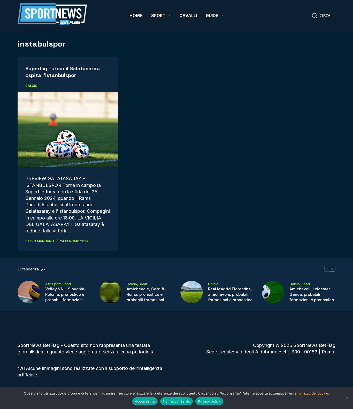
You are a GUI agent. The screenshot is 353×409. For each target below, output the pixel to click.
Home (135, 15)
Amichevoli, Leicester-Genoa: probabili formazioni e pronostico (311, 294)
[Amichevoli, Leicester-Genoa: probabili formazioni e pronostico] (273, 292)
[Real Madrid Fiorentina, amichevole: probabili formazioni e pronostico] (191, 292)
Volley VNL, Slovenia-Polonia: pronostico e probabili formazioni (65, 294)
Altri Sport (53, 284)
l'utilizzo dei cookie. (313, 393)
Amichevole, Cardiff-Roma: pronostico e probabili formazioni (146, 294)
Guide (212, 15)
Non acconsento (176, 401)
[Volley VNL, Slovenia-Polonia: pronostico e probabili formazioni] (29, 292)
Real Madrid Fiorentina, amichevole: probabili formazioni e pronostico (230, 294)
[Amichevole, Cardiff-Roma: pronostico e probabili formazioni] (110, 292)
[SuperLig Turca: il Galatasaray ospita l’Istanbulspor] (68, 129)
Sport (158, 15)
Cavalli (188, 15)
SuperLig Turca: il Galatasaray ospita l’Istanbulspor (62, 72)
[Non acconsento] (346, 397)
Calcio (31, 86)
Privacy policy (209, 401)
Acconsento (145, 401)
